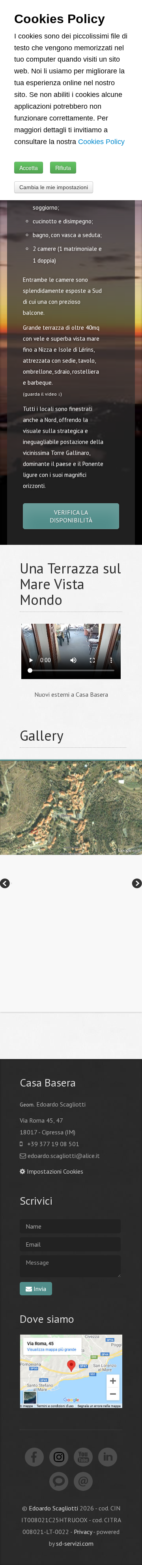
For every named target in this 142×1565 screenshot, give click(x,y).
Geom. (27, 1104)
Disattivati (75, 43)
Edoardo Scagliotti (53, 1508)
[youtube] (83, 1457)
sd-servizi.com (74, 1543)
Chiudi (119, 177)
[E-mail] (83, 1481)
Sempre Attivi (34, 43)
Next (136, 884)
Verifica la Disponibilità (71, 516)
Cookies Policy (34, 176)
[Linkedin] (107, 1457)
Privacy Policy (81, 176)
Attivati (26, 157)
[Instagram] (58, 1457)
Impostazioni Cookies (54, 1171)
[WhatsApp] (58, 1481)
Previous (6, 884)
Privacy (83, 1532)
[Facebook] (34, 1457)
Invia (39, 1289)
